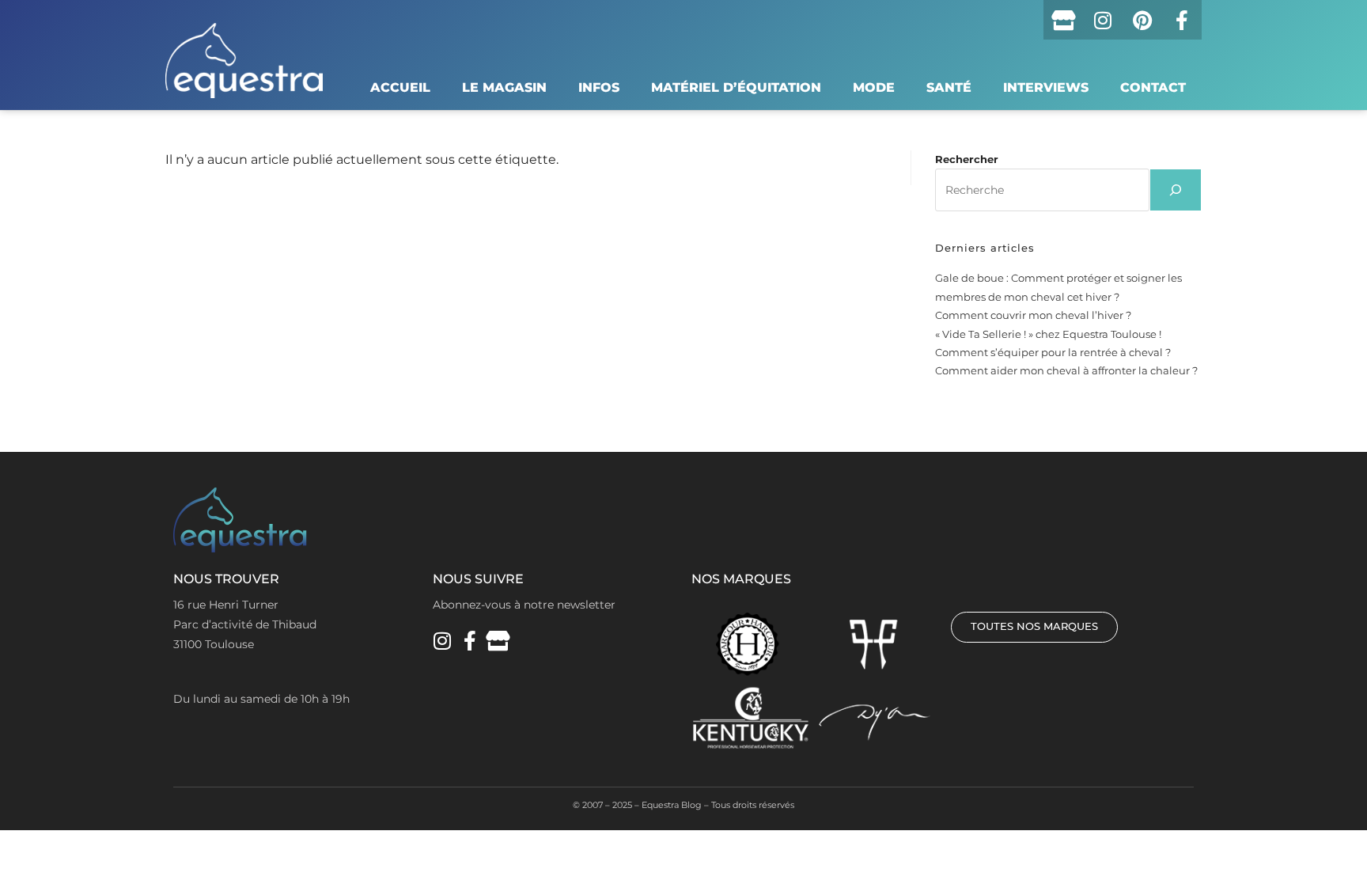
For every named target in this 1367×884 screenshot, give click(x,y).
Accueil (400, 87)
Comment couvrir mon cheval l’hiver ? (1033, 315)
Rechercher (966, 159)
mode (874, 87)
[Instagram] (1103, 20)
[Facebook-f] (1182, 20)
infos (598, 87)
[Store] (1063, 20)
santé (948, 87)
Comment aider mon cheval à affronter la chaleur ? (1066, 370)
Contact (1153, 87)
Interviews (1046, 87)
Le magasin (504, 87)
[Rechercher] (1175, 190)
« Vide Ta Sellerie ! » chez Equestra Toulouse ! (1048, 334)
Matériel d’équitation (736, 87)
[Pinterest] (1142, 20)
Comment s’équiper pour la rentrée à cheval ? (1053, 352)
